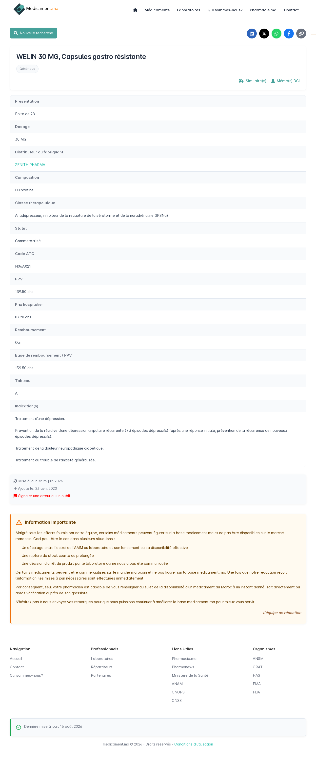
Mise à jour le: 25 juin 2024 (40, 481)
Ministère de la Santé (190, 675)
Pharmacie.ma (263, 10)
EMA (257, 683)
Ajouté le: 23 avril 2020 (37, 488)
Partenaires (101, 675)
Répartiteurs (102, 667)
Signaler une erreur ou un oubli (43, 495)
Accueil (16, 658)
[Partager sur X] (264, 33)
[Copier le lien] (301, 33)
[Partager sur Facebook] (289, 33)
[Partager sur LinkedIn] (252, 33)
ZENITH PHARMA (30, 164)
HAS (256, 675)
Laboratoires (188, 10)
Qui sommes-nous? (225, 10)
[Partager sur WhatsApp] (276, 33)
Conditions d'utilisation (193, 744)
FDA (256, 692)
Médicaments (157, 10)
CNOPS (178, 692)
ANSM (258, 658)
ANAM (177, 683)
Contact (291, 10)
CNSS (177, 700)
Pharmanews (183, 667)
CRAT (258, 667)
